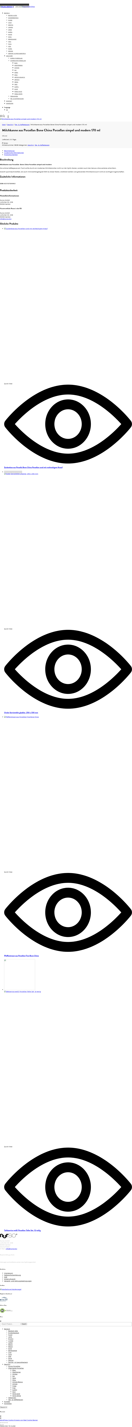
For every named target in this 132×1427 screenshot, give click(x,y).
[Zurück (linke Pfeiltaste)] (1, 1424)
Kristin (10, 1339)
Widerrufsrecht (9, 1279)
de (7, 110)
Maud (10, 1347)
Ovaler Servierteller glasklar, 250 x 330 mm (21, 712)
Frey (13, 1388)
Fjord (10, 1335)
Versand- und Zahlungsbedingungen (18, 1281)
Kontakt (7, 1402)
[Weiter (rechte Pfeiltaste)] (3, 1424)
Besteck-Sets (13, 1331)
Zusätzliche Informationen (14, 153)
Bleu (14, 1370)
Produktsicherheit (11, 155)
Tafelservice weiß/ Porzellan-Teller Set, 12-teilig (22, 1230)
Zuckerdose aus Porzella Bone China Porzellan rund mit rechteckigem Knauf (33, 467)
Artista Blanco (19, 77)
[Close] (0, 1321)
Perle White (18, 94)
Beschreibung (9, 151)
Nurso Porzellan (14, 1366)
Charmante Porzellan (18, 61)
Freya (14, 1386)
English (13, 112)
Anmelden (9, 103)
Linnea (10, 1341)
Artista (14, 1384)
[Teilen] (5, 1422)
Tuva (10, 1354)
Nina (10, 1349)
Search (24, 1324)
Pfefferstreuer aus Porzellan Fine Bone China (21, 955)
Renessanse (12, 39)
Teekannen (12, 1398)
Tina (9, 1353)
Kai (13, 1376)
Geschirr (9, 56)
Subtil (14, 1390)
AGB (5, 1277)
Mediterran (16, 1372)
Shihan (16, 68)
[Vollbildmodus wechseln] (3, 1422)
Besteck (7, 13)
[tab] (68, 151)
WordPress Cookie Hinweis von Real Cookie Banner (19, 1420)
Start (4, 125)
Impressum (8, 1273)
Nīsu (14, 1380)
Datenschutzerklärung (12, 1275)
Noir (14, 1392)
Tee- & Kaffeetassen (17, 99)
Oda (9, 1356)
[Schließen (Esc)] (7, 1422)
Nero (14, 1378)
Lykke (10, 1343)
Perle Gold (16, 1394)
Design (11, 1360)
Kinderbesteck (13, 18)
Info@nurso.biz (5, 219)
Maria (10, 1345)
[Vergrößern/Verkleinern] (1, 1422)
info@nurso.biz (6, 7)
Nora (10, 1358)
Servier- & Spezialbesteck (17, 53)
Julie (10, 1337)
